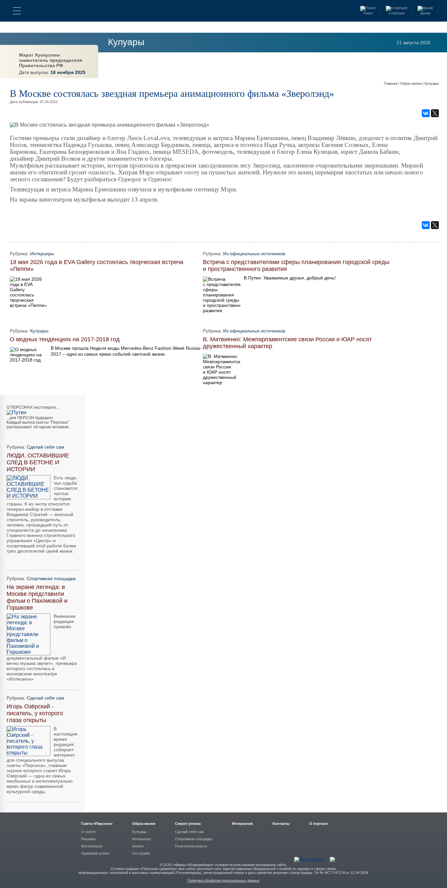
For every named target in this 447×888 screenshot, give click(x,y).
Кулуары (126, 42)
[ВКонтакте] (426, 113)
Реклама (88, 839)
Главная (391, 83)
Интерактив (242, 824)
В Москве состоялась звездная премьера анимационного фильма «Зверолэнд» (172, 93)
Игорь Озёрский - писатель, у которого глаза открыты (35, 713)
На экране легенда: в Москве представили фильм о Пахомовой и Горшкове (37, 597)
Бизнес (138, 846)
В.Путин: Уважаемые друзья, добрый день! (290, 277)
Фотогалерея (91, 846)
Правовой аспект (95, 853)
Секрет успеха (188, 824)
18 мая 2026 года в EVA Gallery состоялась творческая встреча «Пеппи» (96, 265)
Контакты (281, 824)
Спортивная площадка (51, 578)
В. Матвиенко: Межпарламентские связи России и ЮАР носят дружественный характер (287, 342)
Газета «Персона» (97, 824)
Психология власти (191, 846)
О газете (88, 832)
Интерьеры (42, 253)
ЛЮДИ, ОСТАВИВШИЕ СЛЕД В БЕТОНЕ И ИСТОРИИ (38, 462)
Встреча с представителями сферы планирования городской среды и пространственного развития (296, 265)
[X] (435, 113)
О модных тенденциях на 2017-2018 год (65, 339)
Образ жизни (411, 83)
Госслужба (141, 853)
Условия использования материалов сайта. (251, 865)
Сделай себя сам (45, 447)
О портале (318, 824)
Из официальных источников (254, 253)
